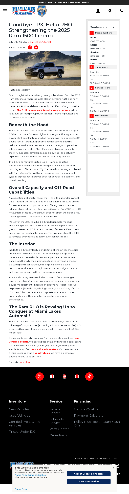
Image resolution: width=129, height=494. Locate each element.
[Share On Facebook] (30, 47)
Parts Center (59, 429)
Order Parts (58, 435)
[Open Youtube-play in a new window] (64, 376)
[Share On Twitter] (36, 47)
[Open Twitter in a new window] (39, 376)
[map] (110, 11)
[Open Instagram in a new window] (77, 376)
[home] (23, 10)
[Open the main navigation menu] (5, 11)
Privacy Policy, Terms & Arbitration (30, 475)
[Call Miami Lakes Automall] (121, 11)
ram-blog (25, 362)
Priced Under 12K (22, 432)
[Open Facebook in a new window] (52, 376)
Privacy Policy (21, 489)
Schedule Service (57, 421)
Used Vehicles (19, 415)
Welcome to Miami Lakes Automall (64, 2)
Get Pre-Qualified (87, 409)
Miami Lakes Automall (39, 42)
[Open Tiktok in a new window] (89, 376)
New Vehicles (19, 409)
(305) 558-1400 (97, 41)
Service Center (55, 411)
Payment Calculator (89, 415)
